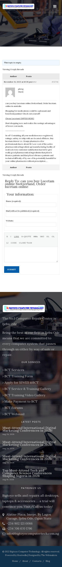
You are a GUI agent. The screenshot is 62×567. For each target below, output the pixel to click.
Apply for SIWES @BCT (21, 382)
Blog (48, 561)
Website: (10, 221)
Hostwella (22, 555)
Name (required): (13, 201)
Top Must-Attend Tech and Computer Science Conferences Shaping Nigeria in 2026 (27, 473)
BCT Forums (13, 408)
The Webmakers (49, 555)
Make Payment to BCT (21, 401)
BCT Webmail (14, 414)
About (25, 561)
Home (15, 561)
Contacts (36, 561)
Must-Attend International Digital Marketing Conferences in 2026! (29, 429)
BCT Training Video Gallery (24, 395)
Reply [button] (34, 82)
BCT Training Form (18, 376)
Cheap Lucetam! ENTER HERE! (19, 118)
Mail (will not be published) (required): (23, 211)
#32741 (55, 82)
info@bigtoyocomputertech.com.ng (32, 533)
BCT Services (14, 370)
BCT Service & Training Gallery (27, 389)
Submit (11, 269)
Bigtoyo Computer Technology (25, 551)
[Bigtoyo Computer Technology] (23, 6)
